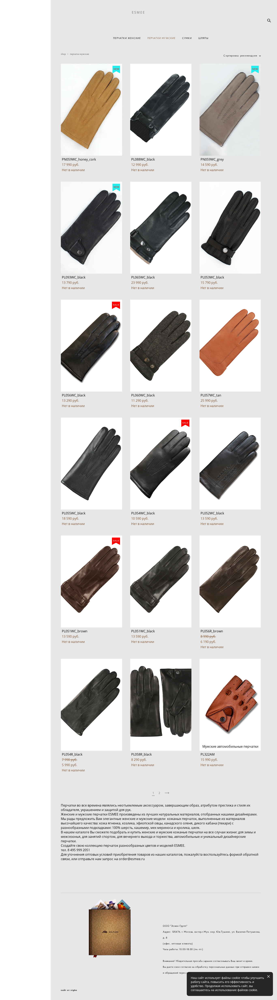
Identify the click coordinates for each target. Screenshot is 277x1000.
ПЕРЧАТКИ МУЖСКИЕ (161, 38)
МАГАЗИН (17, 477)
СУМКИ (187, 38)
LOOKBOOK (19, 484)
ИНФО (15, 513)
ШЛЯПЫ (203, 38)
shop (63, 53)
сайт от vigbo (69, 990)
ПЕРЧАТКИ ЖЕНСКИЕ (127, 38)
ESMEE (138, 12)
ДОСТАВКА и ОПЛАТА (20, 493)
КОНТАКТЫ (19, 520)
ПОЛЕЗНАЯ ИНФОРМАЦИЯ (22, 504)
